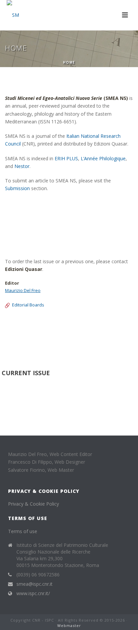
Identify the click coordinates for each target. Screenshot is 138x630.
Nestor (21, 166)
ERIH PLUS (66, 158)
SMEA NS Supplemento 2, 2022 (39, 342)
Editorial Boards (28, 305)
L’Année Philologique (103, 158)
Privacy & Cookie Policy (33, 504)
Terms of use (22, 531)
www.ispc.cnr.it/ (33, 593)
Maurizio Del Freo (23, 290)
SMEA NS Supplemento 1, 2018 (39, 334)
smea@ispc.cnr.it (34, 584)
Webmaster (69, 625)
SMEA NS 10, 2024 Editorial (34, 327)
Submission (17, 188)
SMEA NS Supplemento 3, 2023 (39, 350)
